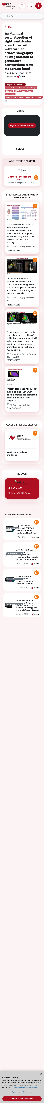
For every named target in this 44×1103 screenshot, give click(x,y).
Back (10, 27)
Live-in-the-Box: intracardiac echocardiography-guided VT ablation (25, 580)
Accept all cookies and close (22, 1098)
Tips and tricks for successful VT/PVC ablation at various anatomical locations (26, 529)
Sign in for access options (22, 125)
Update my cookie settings (22, 1092)
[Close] (41, 1074)
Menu (10, 15)
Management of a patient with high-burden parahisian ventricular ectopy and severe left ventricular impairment (26, 606)
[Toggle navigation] (38, 5)
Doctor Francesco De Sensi (19, 178)
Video (17, 250)
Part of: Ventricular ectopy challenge (21, 88)
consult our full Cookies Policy (25, 1087)
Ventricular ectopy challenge (17, 453)
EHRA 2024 (15, 488)
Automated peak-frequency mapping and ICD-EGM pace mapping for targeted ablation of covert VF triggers (22, 394)
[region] (22, 1087)
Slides (10, 250)
